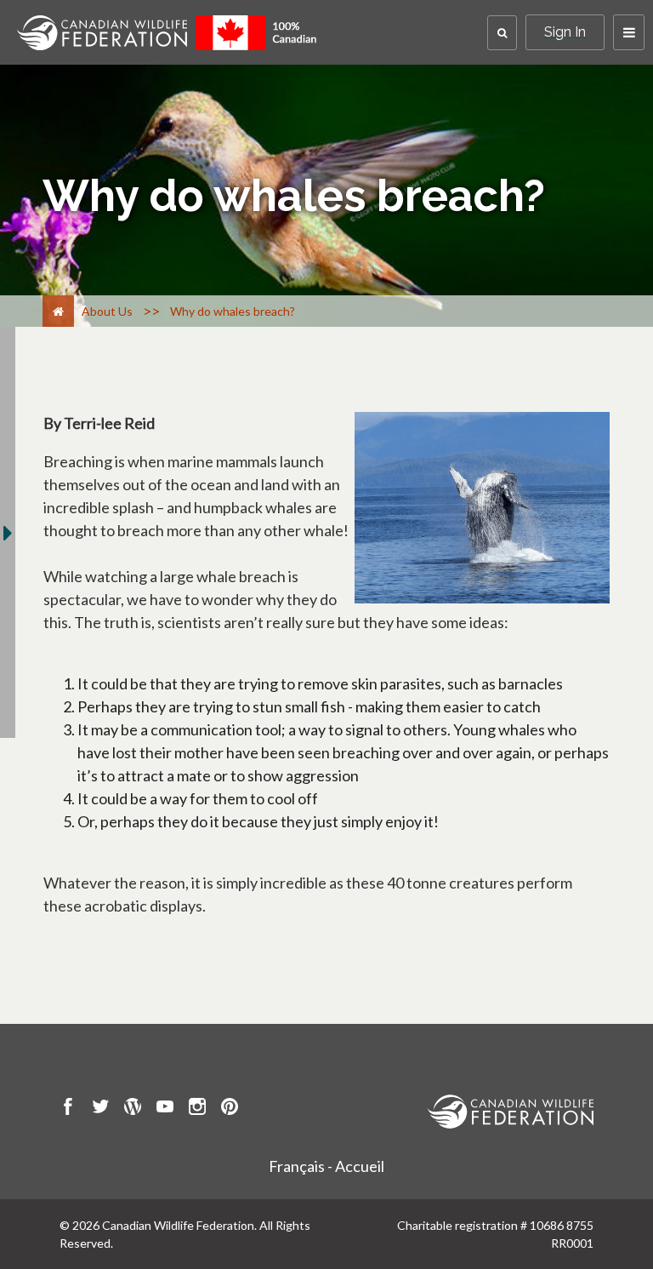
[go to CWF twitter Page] (100, 1109)
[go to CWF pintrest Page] (229, 1109)
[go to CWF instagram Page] (197, 1109)
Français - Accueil (326, 1166)
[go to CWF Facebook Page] (68, 1109)
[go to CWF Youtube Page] (164, 1109)
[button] (502, 32)
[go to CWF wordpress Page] (132, 1109)
